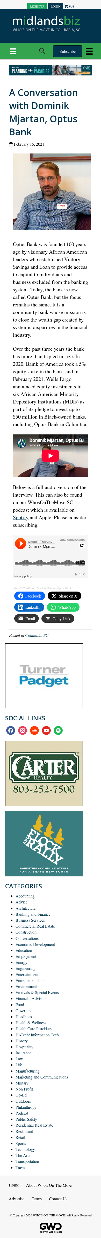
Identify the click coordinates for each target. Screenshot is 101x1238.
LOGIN (56, 6)
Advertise (16, 1198)
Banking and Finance (33, 914)
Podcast (22, 1113)
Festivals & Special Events (37, 992)
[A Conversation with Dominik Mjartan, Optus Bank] (54, 193)
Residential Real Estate (34, 1125)
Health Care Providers (34, 1028)
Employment (26, 956)
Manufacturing (28, 1071)
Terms (37, 1198)
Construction (26, 932)
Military (22, 1083)
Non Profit (24, 1089)
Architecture (26, 908)
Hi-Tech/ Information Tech (37, 1034)
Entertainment (27, 974)
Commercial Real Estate (35, 926)
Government (25, 1010)
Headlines (24, 1016)
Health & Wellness (31, 1022)
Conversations (27, 938)
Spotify (20, 517)
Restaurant (24, 1131)
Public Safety (26, 1119)
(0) (71, 6)
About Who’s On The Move (49, 1185)
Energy (21, 962)
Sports (21, 1143)
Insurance (23, 1052)
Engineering (25, 968)
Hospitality (24, 1046)
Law (19, 1058)
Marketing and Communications (42, 1077)
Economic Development (35, 944)
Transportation (27, 1161)
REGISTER (37, 6)
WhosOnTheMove (23, 588)
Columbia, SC (36, 635)
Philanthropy (26, 1107)
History (22, 1040)
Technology (25, 1149)
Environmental (28, 986)
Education (24, 950)
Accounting (25, 896)
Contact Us (58, 1198)
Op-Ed (21, 1095)
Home (14, 1185)
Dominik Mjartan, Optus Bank (54, 588)
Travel (21, 1167)
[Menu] (13, 51)
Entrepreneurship (30, 980)
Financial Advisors (31, 998)
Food (20, 1004)
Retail (20, 1137)
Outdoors (23, 1101)
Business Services (30, 920)
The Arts (23, 1155)
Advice (21, 902)
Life (19, 1064)
